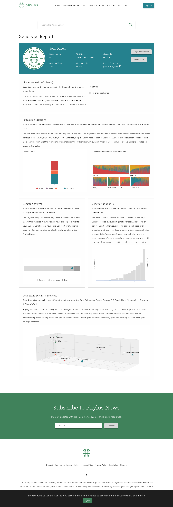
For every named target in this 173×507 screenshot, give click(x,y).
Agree (87, 500)
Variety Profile (139, 59)
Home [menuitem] (57, 5)
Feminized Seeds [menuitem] (71, 5)
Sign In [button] (149, 5)
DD (50, 57)
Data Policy (113, 465)
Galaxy (77, 465)
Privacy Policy (101, 465)
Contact (49, 465)
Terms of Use (87, 465)
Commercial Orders (63, 465)
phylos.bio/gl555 (110, 66)
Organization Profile (141, 52)
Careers (123, 465)
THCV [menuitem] (84, 5)
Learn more (139, 495)
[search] (86, 25)
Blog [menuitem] (101, 5)
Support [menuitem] (111, 5)
